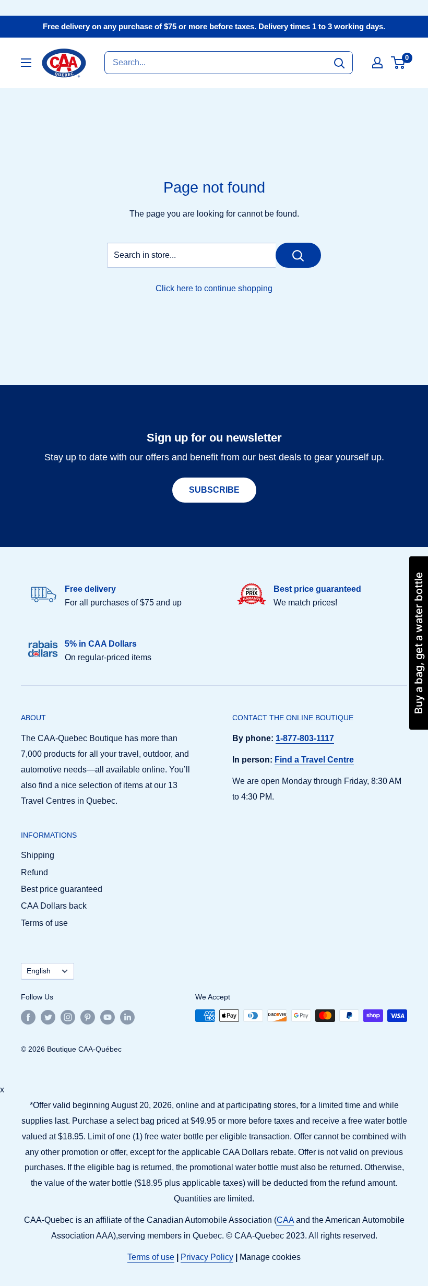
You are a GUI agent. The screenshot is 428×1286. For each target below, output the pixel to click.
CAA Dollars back (54, 905)
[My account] (377, 62)
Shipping (37, 855)
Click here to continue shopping (214, 288)
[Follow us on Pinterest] (87, 1016)
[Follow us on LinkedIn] (127, 1016)
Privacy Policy (207, 1257)
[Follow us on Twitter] (48, 1016)
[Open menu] (26, 62)
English (39, 971)
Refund (34, 872)
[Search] (339, 63)
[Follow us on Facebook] (28, 1016)
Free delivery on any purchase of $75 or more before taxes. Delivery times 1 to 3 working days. (214, 26)
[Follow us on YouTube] (107, 1016)
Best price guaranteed (61, 889)
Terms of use (44, 923)
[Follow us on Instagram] (68, 1016)
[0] (398, 62)
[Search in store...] (298, 255)
